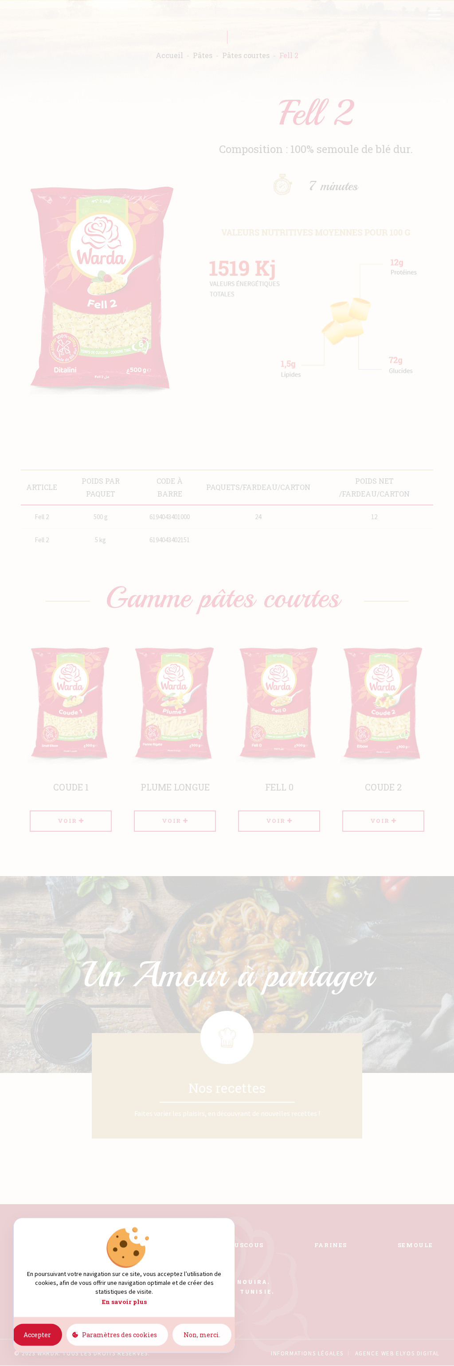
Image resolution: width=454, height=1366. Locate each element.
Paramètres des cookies (119, 1334)
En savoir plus (124, 1302)
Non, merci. (202, 1334)
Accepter (37, 1334)
